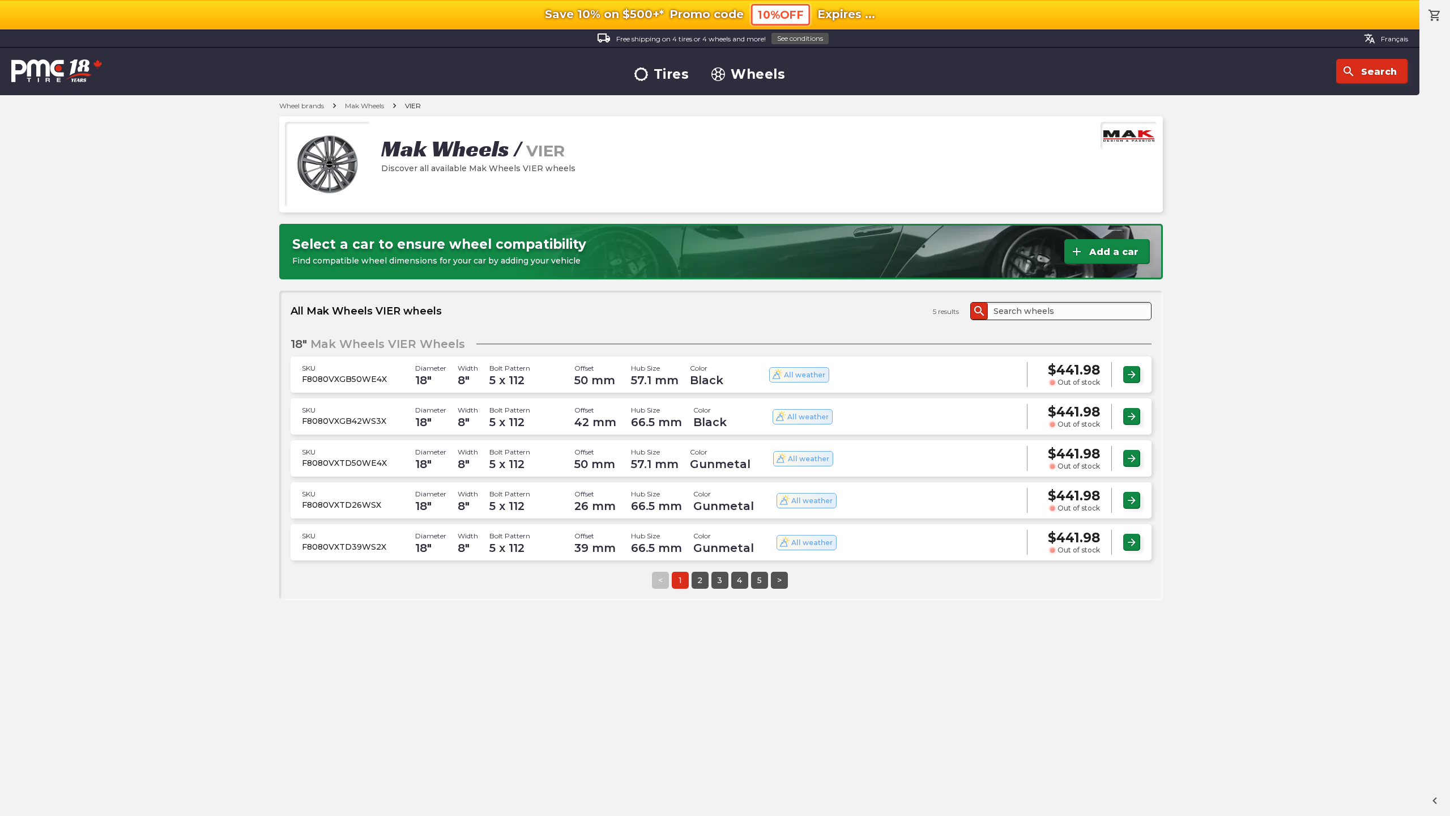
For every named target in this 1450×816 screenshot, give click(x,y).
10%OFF (780, 15)
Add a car (1104, 251)
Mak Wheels (364, 105)
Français (1386, 38)
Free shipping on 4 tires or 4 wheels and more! (710, 38)
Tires (671, 74)
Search (1369, 71)
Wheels (758, 74)
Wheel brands (301, 105)
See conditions (800, 38)
